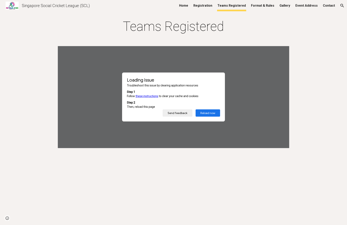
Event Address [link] (306, 5)
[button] (342, 5)
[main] (173, 26)
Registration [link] (202, 5)
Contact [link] (329, 5)
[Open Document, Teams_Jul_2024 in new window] (282, 51)
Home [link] (183, 5)
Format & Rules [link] (262, 5)
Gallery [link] (285, 5)
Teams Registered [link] (231, 5)
